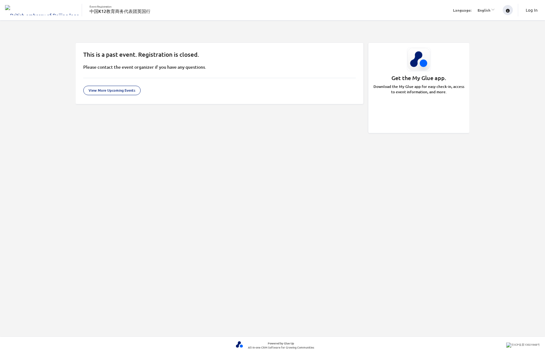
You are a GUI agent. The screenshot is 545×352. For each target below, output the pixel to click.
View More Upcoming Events (112, 90)
